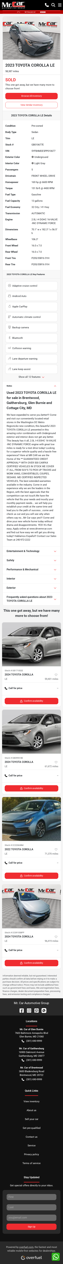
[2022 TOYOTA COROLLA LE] (31, 819)
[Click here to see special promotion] (31, 11)
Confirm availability (33, 701)
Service (32, 1145)
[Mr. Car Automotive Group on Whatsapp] (42, 1010)
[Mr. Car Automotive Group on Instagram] (28, 1010)
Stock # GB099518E (14, 758)
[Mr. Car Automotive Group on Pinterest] (35, 1010)
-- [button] (57, 688)
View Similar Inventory (32, 105)
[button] (47, 5)
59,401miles (51, 679)
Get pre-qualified (31, 1128)
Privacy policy (31, 1154)
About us (31, 1110)
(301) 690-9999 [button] (34, 1040)
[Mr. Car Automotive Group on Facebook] (20, 1010)
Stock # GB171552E (14, 670)
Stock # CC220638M (14, 845)
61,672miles (51, 766)
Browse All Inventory (31, 96)
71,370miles (51, 853)
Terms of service (31, 1163)
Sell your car (31, 1119)
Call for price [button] (15, 688)
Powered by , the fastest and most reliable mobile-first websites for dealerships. (31, 1249)
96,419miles (51, 941)
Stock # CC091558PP (14, 932)
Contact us (31, 1136)
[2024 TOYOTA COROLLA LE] (31, 644)
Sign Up (31, 1226)
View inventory (31, 1101)
